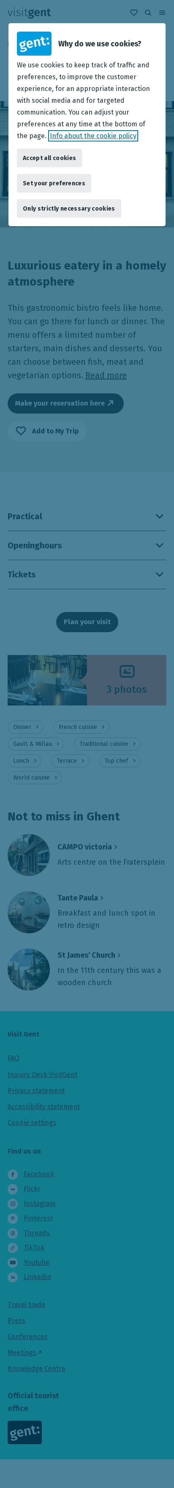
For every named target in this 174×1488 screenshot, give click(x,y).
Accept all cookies (49, 158)
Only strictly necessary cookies (69, 208)
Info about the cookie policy (93, 136)
